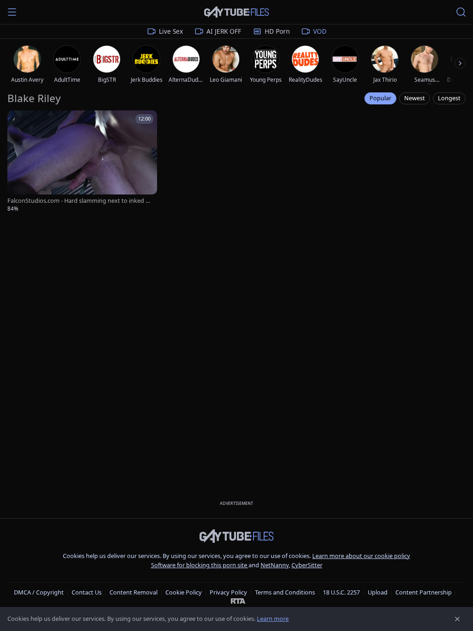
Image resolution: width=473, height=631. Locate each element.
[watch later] (17, 120)
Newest (414, 98)
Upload (378, 592)
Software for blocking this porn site (200, 565)
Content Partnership (423, 592)
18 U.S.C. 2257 (341, 592)
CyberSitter (306, 565)
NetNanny (275, 565)
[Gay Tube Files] (236, 12)
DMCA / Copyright (39, 592)
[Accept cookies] (457, 619)
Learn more (273, 618)
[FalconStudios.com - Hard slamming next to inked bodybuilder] (82, 161)
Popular (380, 98)
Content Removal (133, 592)
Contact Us (87, 592)
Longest (449, 98)
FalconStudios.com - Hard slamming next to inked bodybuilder (80, 200)
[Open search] (461, 12)
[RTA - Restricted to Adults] (238, 600)
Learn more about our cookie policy (361, 556)
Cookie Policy (183, 592)
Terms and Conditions (285, 592)
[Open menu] (12, 12)
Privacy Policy (228, 592)
